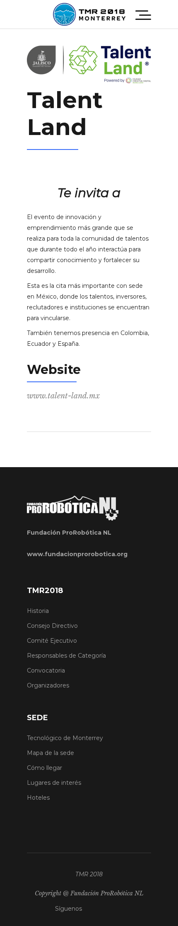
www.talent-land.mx (63, 395)
